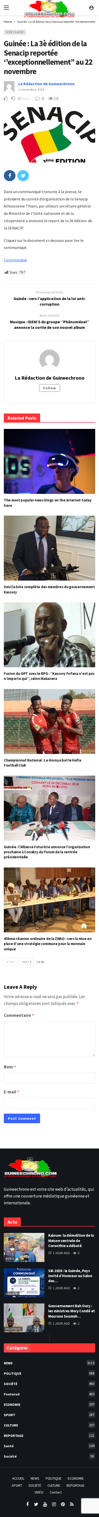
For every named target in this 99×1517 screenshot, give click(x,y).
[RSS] (72, 1504)
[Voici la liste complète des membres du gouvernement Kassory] (49, 548)
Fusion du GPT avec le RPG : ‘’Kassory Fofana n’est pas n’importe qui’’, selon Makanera (49, 676)
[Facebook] (27, 1504)
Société (12, 1294)
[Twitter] (36, 1504)
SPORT (49, 1414)
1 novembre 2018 (31, 89)
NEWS (10, 1258)
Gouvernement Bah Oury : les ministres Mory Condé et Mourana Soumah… (71, 1311)
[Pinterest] (63, 1504)
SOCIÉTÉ (49, 1383)
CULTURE (49, 1425)
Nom (10, 1067)
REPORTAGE (49, 1435)
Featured (49, 1394)
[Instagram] (54, 1504)
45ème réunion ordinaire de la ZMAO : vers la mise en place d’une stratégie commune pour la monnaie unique (47, 943)
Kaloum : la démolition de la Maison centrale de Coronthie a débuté (71, 1240)
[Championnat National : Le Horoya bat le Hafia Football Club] (49, 721)
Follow (49, 388)
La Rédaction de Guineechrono (46, 83)
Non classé (15, 32)
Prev (12, 962)
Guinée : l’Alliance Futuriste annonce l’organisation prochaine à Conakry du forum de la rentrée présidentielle (47, 852)
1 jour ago (61, 1253)
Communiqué (15, 259)
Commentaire (19, 1015)
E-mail (12, 1092)
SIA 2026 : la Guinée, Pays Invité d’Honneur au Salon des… (70, 1275)
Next (25, 962)
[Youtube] (45, 1504)
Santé (49, 1445)
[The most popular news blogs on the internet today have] (49, 461)
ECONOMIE (49, 1404)
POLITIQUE (13, 1329)
